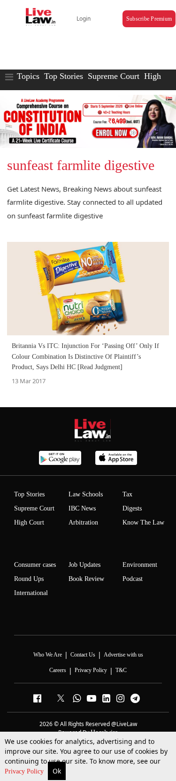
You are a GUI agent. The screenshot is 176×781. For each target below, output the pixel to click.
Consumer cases (35, 564)
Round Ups (29, 578)
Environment (139, 564)
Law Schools (86, 494)
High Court (29, 522)
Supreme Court (113, 76)
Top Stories (63, 76)
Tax (127, 494)
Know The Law (143, 522)
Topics (28, 76)
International (31, 592)
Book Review (86, 578)
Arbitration (83, 522)
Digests (132, 508)
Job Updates (84, 564)
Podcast (132, 578)
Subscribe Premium (149, 18)
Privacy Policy (25, 771)
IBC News (82, 508)
